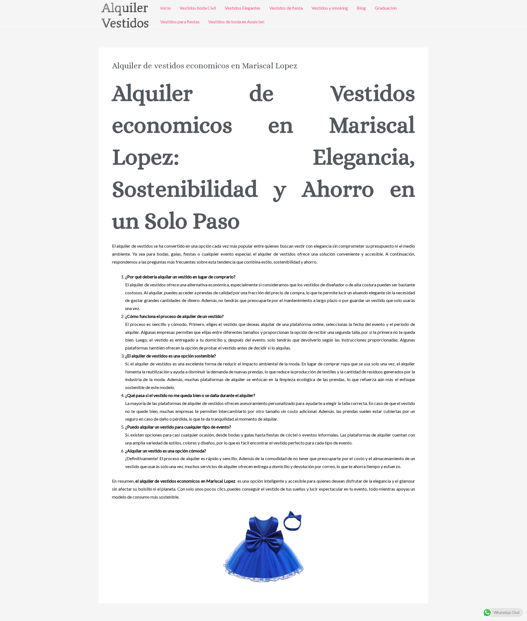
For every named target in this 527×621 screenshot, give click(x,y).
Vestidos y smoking (330, 7)
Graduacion (386, 7)
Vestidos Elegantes (242, 7)
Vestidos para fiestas (180, 21)
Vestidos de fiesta (286, 7)
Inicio (165, 7)
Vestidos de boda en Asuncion (236, 21)
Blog (361, 7)
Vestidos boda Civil (198, 7)
